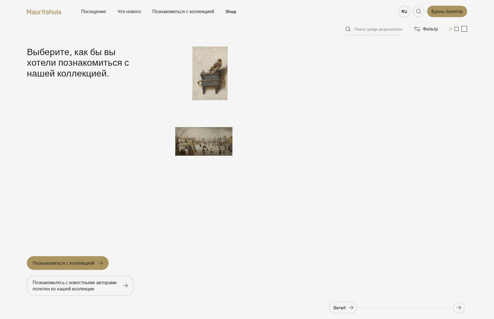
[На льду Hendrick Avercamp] (203, 138)
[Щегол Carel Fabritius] (203, 73)
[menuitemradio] (450, 29)
